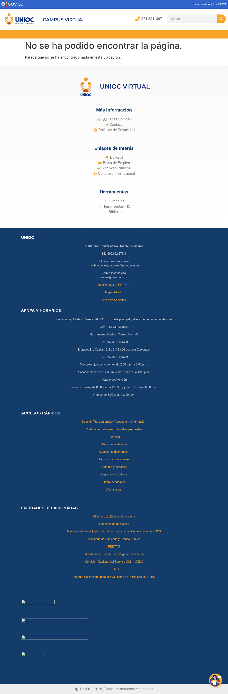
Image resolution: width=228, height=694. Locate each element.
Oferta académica (114, 482)
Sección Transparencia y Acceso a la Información (114, 421)
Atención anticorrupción (114, 451)
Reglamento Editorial (114, 474)
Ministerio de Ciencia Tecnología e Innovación (114, 554)
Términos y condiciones (114, 459)
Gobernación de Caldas (114, 524)
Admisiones (114, 489)
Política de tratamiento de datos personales (114, 429)
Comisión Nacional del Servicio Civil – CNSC (114, 561)
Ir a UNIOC (220, 4)
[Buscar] (221, 18)
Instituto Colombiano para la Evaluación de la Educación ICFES (114, 576)
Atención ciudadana (114, 444)
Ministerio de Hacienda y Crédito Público (114, 539)
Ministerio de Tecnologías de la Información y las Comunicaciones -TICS (114, 531)
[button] (114, 34)
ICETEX (114, 569)
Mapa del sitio (114, 292)
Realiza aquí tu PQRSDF (114, 284)
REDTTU (114, 546)
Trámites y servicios (114, 467)
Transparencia (201, 4)
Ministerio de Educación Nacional (114, 516)
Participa (114, 436)
